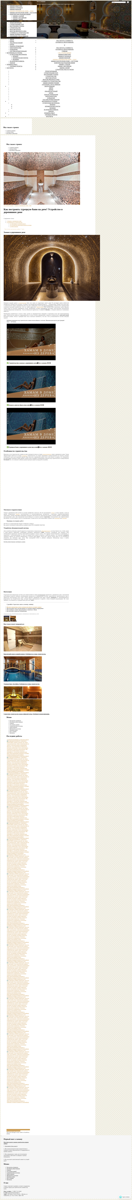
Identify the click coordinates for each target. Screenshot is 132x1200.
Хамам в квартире (16, 6)
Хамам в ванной (15, 9)
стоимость (24, 455)
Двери (12, 39)
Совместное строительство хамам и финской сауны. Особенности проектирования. (27, 714)
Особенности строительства (14, 222)
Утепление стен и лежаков (19, 36)
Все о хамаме (13, 731)
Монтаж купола (15, 29)
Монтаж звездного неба (18, 31)
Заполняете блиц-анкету (11, 1146)
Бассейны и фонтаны (11, 133)
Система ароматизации (18, 51)
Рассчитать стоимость (64, 41)
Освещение (14, 49)
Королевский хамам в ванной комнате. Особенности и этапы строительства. (25, 654)
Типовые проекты (16, 66)
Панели (12, 63)
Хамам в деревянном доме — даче (21, 11)
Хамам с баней (18, 19)
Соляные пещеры (10, 130)
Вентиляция (14, 226)
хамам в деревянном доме (25, 613)
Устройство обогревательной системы (20, 225)
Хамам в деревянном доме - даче (22, 205)
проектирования (47, 454)
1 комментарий (8, 615)
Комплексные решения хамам (20, 14)
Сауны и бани (10, 132)
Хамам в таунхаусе (16, 8)
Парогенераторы (15, 48)
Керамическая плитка (20, 58)
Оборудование (12, 38)
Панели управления (17, 46)
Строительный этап (17, 24)
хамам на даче (35, 613)
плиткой (64, 518)
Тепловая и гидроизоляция (18, 223)
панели (17, 514)
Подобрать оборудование (65, 42)
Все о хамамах (41, 1)
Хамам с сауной (18, 16)
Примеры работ (12, 64)
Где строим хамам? (13, 4)
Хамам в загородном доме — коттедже (23, 13)
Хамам (16, 613)
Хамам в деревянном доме (14, 221)
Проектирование (16, 23)
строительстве (22, 303)
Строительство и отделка (16, 21)
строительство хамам (9, 613)
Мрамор (15, 56)
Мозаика (16, 59)
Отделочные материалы (18, 54)
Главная (9, 2)
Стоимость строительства (19, 33)
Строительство (15, 28)
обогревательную (46, 531)
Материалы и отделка (14, 53)
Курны (12, 44)
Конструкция (40, 307)
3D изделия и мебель (17, 61)
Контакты (10, 68)
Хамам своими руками (18, 34)
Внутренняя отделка (17, 26)
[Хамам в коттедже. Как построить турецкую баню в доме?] (13, 621)
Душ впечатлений (16, 43)
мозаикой (57, 518)
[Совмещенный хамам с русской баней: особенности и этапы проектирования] (7, 621)
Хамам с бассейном (19, 18)
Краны (12, 41)
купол (52, 512)
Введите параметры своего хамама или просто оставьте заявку (24, 607)
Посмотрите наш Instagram (13, 1131)
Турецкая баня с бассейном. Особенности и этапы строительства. (22, 684)
